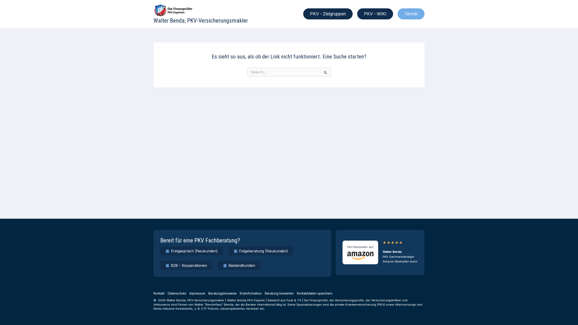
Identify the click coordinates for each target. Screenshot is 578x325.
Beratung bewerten (279, 293)
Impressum (197, 293)
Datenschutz (177, 293)
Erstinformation (251, 293)
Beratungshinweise (222, 293)
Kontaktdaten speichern (314, 293)
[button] (328, 13)
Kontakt (159, 293)
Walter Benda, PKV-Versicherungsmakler (201, 20)
